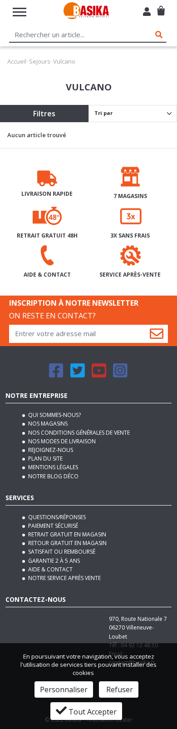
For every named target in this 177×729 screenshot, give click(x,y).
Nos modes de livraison (61, 441)
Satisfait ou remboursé (61, 551)
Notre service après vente (64, 578)
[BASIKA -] (86, 12)
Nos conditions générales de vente (78, 432)
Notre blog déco (53, 476)
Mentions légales (52, 467)
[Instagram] (120, 374)
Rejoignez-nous (50, 450)
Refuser (118, 689)
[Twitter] (77, 374)
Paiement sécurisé (52, 526)
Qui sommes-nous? (54, 415)
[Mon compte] (147, 13)
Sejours (39, 61)
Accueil (16, 61)
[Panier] (161, 7)
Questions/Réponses (56, 517)
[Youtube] (99, 374)
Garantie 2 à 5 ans (53, 561)
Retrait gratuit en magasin (66, 534)
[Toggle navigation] (19, 12)
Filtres (44, 114)
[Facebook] (56, 374)
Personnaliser (64, 689)
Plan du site (45, 458)
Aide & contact (50, 569)
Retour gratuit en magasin (67, 543)
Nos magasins (47, 423)
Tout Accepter (92, 712)
